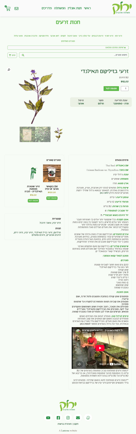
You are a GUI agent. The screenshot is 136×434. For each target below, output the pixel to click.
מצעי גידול (18, 36)
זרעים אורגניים (53, 235)
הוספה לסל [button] (52, 198)
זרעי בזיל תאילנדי (43, 233)
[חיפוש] (23, 55)
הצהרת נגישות (65, 424)
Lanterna (65, 431)
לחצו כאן (104, 193)
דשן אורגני (54, 36)
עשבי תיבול (72, 36)
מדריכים (47, 8)
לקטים (63, 36)
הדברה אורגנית (30, 36)
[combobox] (78, 55)
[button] (8, 69)
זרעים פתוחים (38, 235)
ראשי (87, 8)
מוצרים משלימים (68, 41)
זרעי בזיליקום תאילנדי (105, 71)
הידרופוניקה (44, 36)
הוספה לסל (111, 89)
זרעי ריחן (18, 233)
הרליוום (57, 233)
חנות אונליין (75, 8)
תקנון (75, 424)
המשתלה (59, 8)
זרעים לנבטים (97, 36)
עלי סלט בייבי (84, 36)
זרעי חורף (109, 36)
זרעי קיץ (118, 36)
